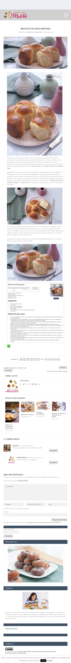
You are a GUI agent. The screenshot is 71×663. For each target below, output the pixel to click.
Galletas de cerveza (27, 414)
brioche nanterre (36, 166)
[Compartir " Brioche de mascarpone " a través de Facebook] (21, 359)
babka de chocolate (56, 180)
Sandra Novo (30, 32)
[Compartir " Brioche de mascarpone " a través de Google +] (28, 359)
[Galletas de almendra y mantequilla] (12, 412)
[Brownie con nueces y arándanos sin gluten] (59, 406)
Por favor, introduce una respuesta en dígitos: (16, 508)
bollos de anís (25, 182)
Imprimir (56, 298)
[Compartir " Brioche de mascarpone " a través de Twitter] (24, 359)
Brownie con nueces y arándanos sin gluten (59, 415)
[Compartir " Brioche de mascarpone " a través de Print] (38, 359)
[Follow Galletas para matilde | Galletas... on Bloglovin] (11, 629)
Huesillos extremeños (40, 413)
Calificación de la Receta (10, 481)
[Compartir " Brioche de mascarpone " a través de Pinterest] (31, 359)
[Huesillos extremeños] (43, 406)
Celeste (15, 445)
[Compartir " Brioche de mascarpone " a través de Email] (35, 359)
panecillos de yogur (12, 182)
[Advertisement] (35, 5)
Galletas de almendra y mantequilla (9, 426)
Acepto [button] (43, 660)
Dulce (40, 32)
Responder (53, 450)
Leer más (49, 660)
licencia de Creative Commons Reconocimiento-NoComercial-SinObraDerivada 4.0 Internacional (30, 652)
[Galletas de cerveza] (28, 407)
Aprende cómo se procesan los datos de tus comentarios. (44, 522)
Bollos (36, 32)
